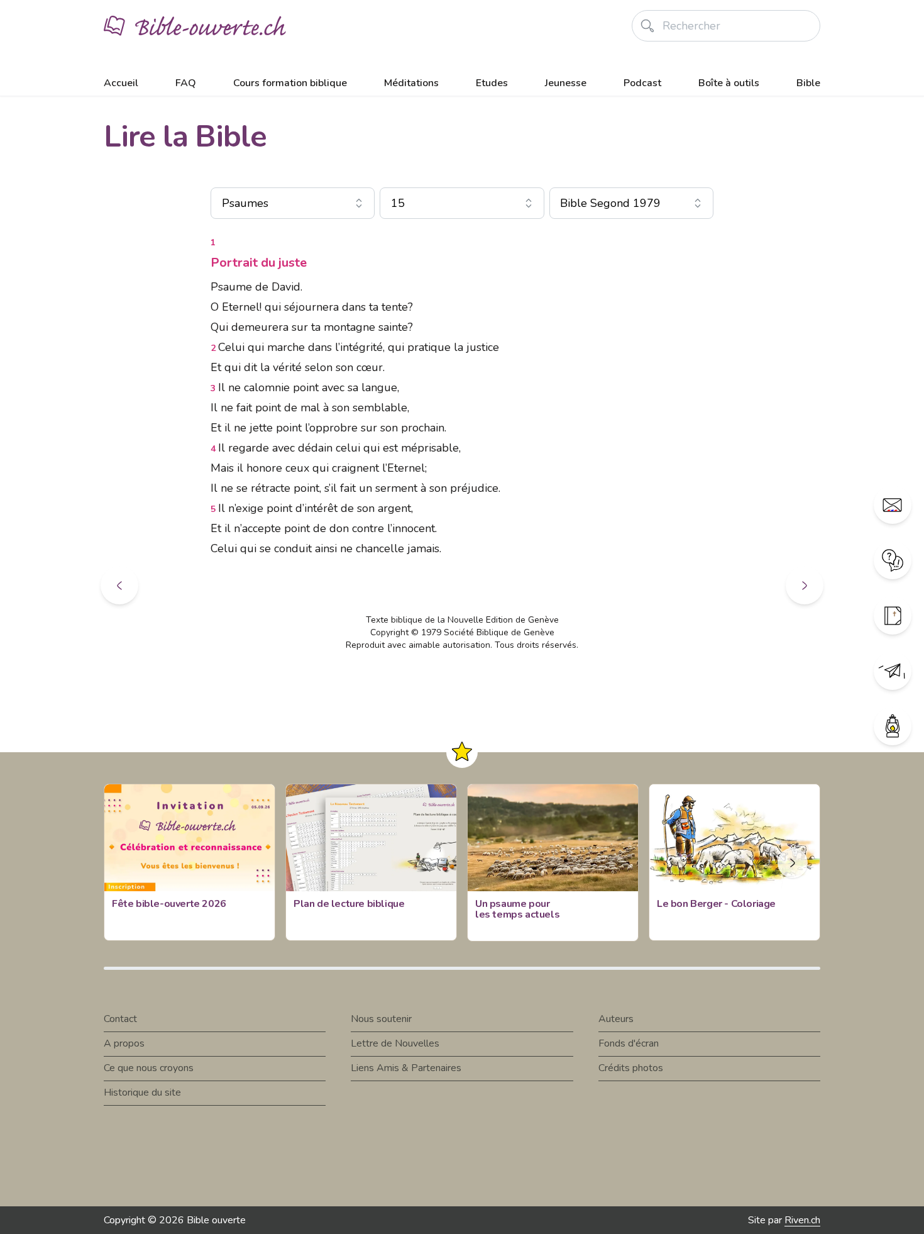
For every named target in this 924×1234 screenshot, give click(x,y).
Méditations (411, 83)
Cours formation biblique (290, 83)
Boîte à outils (728, 83)
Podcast (642, 83)
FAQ (185, 83)
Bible (808, 83)
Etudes (492, 83)
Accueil (121, 83)
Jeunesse (565, 83)
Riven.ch (802, 1220)
